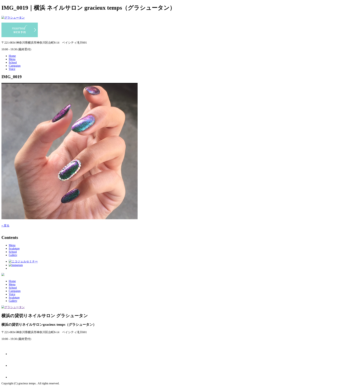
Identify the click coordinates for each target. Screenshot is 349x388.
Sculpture (14, 248)
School (13, 62)
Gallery (13, 255)
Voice (12, 69)
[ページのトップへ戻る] (2, 274)
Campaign (15, 65)
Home (12, 55)
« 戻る (5, 225)
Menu (12, 59)
